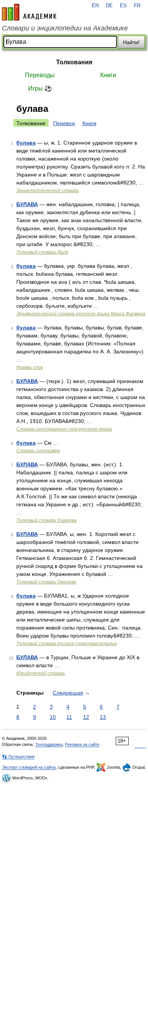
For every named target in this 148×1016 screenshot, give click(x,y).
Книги (108, 75)
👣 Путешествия (18, 756)
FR (137, 5)
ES (123, 5)
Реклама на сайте (82, 744)
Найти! (131, 42)
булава (26, 143)
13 (103, 717)
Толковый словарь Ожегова (46, 582)
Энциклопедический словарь (47, 190)
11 (69, 717)
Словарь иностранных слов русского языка (64, 429)
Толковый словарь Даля (42, 252)
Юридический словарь (40, 673)
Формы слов (29, 367)
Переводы (40, 75)
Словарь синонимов (38, 450)
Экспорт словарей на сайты (29, 767)
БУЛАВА (27, 204)
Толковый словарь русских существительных (66, 643)
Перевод (64, 123)
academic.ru (29, 12)
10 (53, 717)
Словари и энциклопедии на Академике (65, 28)
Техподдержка (49, 744)
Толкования (74, 62)
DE (109, 5)
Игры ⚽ (40, 88)
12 (86, 717)
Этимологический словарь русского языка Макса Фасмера (80, 313)
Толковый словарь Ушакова (46, 520)
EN (95, 5)
